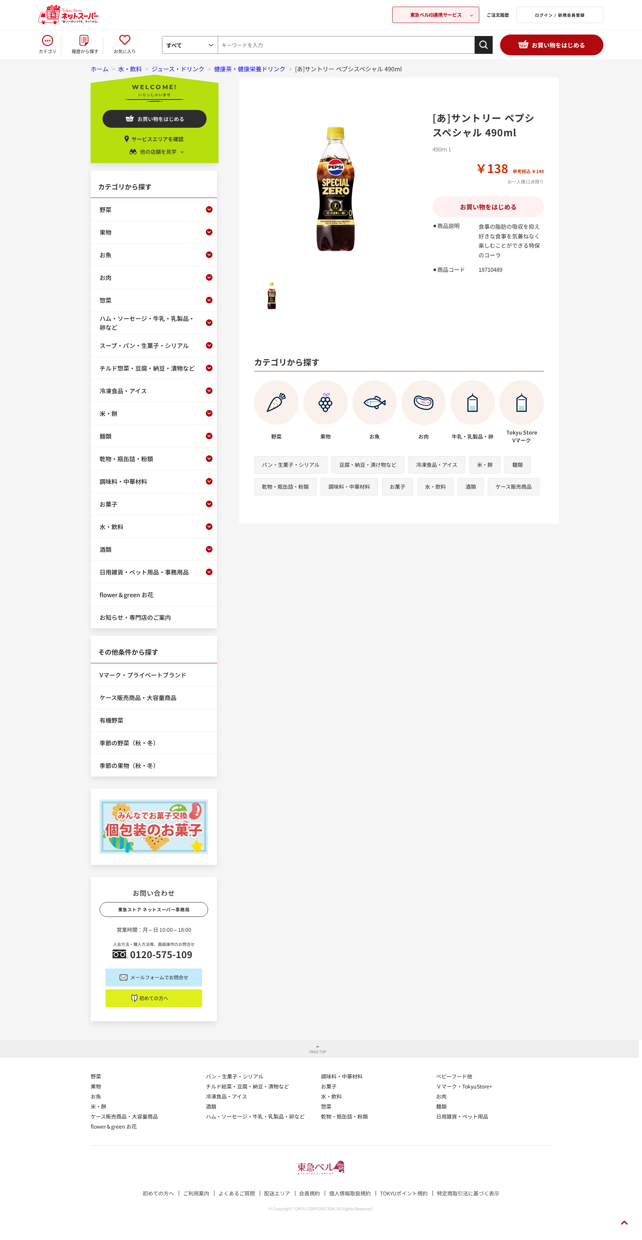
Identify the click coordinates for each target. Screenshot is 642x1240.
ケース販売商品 (514, 486)
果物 (96, 1086)
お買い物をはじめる (558, 44)
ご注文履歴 (498, 15)
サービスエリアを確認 (158, 139)
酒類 (471, 486)
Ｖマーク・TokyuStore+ (464, 1086)
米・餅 (485, 464)
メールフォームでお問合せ (159, 977)
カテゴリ (47, 51)
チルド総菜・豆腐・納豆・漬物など (247, 1086)
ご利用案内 (196, 1193)
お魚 (96, 1096)
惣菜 (326, 1106)
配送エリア (277, 1193)
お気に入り (125, 51)
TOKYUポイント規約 (404, 1193)
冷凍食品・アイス (436, 464)
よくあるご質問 (236, 1193)
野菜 (96, 1076)
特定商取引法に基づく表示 (468, 1193)
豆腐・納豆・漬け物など (367, 464)
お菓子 (397, 486)
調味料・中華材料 (349, 486)
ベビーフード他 (454, 1076)
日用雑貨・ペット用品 (462, 1116)
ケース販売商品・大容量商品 (124, 1116)
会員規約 (309, 1193)
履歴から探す (85, 51)
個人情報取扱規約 (350, 1193)
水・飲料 (435, 486)
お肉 (441, 1096)
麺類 (517, 464)
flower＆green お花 (114, 1126)
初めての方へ (153, 998)
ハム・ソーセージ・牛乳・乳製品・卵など (255, 1116)
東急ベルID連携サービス (435, 14)
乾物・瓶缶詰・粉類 (285, 486)
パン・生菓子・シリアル (291, 464)
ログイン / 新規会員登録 (560, 15)
